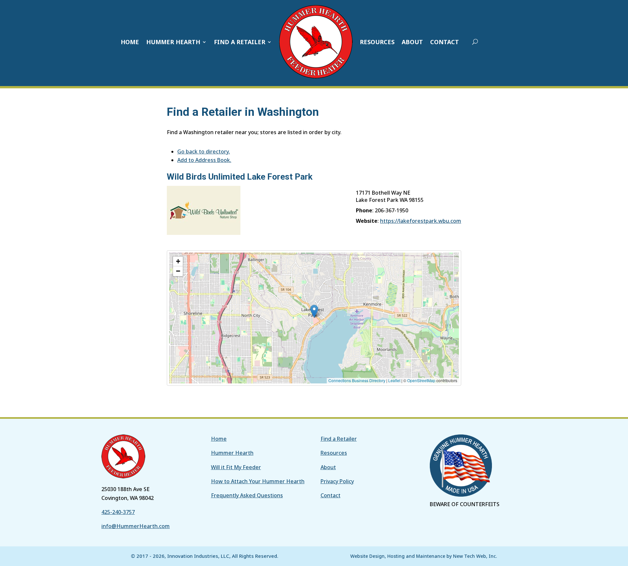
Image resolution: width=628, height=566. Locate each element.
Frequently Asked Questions (247, 495)
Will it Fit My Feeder (236, 467)
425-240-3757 (118, 512)
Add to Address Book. (204, 160)
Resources (334, 452)
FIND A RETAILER (239, 42)
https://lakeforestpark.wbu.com (420, 220)
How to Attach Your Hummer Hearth (258, 481)
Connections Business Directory (356, 380)
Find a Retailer (339, 438)
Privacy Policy (337, 481)
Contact (330, 495)
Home (219, 438)
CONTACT (444, 42)
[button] (314, 311)
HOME (130, 42)
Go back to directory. (203, 151)
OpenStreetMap (421, 380)
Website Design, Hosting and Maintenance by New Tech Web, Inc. (423, 556)
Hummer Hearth (232, 452)
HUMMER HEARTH (173, 42)
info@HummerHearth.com (135, 526)
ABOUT (412, 42)
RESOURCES (377, 42)
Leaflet (394, 380)
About (328, 467)
